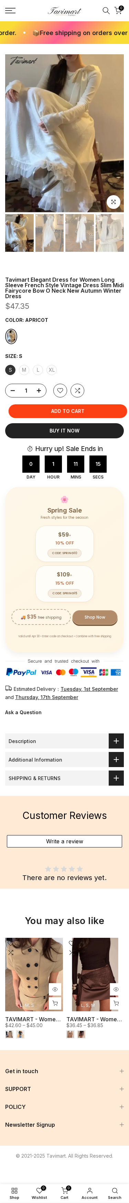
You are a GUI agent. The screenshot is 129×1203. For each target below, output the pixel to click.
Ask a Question (23, 712)
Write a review (64, 841)
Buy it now (64, 431)
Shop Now (95, 617)
